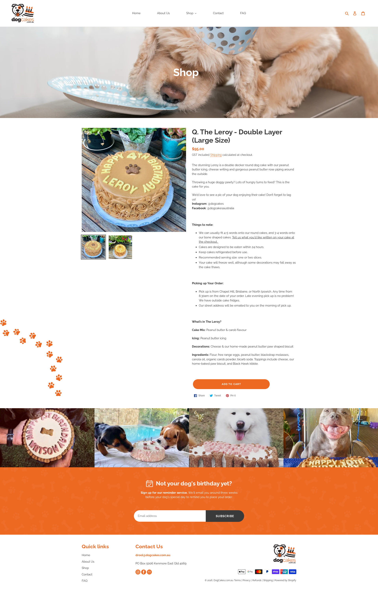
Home (86, 555)
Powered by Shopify (285, 580)
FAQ (84, 581)
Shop (85, 568)
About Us (88, 561)
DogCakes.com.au (223, 580)
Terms (237, 580)
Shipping (216, 154)
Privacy (247, 580)
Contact (87, 574)
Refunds (256, 580)
